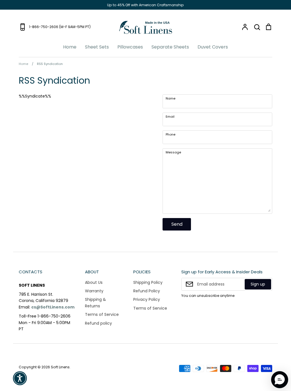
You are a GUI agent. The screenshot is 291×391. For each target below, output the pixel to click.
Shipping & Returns (95, 302)
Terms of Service (102, 314)
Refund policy (98, 323)
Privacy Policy (146, 299)
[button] (20, 378)
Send (176, 224)
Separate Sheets (170, 47)
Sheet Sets (97, 47)
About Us (94, 282)
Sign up (258, 284)
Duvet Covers (213, 47)
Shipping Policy (148, 282)
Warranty (94, 291)
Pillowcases (130, 47)
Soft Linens (60, 367)
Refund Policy (146, 291)
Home (69, 47)
